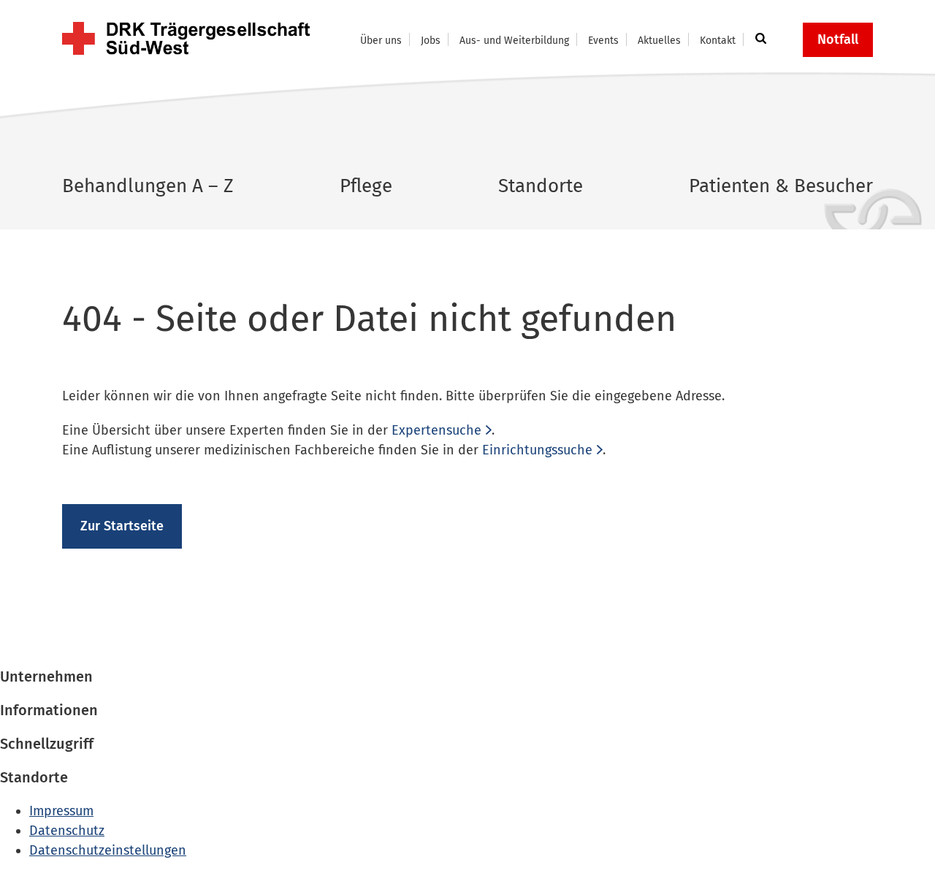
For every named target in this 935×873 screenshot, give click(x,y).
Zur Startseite (122, 526)
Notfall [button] (837, 39)
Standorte (540, 186)
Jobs (430, 40)
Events (603, 40)
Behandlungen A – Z (148, 186)
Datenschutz (66, 831)
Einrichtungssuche (537, 450)
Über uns (381, 40)
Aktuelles (659, 40)
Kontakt (718, 40)
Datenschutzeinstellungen (107, 850)
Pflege (366, 186)
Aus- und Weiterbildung (514, 40)
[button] (758, 39)
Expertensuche (436, 430)
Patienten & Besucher (781, 186)
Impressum (61, 811)
